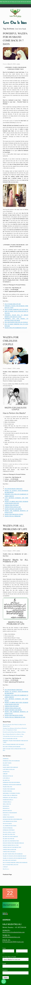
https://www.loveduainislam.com (13, 932)
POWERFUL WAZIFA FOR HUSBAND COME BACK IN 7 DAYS (15, 39)
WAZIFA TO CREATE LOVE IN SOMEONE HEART (14, 856)
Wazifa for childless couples (9, 832)
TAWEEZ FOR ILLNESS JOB (9, 849)
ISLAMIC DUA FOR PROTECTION (11, 841)
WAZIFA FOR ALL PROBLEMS (13, 516)
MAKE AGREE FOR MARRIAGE (10, 767)
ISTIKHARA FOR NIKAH (8, 830)
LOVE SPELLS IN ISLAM (8, 769)
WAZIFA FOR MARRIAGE (9, 789)
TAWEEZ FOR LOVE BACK (12, 505)
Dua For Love (6, 869)
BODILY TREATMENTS (8, 817)
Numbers (5, 970)
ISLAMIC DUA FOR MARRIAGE (10, 836)
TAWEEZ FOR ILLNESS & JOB (13, 507)
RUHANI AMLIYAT (7, 810)
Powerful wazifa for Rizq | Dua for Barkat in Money (14, 732)
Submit (6, 977)
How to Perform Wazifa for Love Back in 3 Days (13, 734)
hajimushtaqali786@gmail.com (13, 941)
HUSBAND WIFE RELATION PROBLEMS (12, 819)
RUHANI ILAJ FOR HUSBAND (10, 812)
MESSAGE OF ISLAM (8, 776)
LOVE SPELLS (6, 778)
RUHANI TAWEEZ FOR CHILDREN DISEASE (13, 843)
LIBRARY (5, 773)
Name (4, 948)
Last (17, 953)
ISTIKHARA (6, 758)
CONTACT (5, 867)
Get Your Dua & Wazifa (9, 957)
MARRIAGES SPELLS (8, 799)
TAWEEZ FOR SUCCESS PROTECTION (12, 847)
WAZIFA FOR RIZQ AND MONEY (13, 509)
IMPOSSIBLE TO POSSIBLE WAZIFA (11, 793)
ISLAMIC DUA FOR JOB (8, 838)
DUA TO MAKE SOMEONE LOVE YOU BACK (16, 309)
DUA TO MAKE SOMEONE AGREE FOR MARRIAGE (15, 862)
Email (4, 963)
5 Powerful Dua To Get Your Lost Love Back (13, 736)
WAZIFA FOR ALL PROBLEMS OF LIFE (15, 527)
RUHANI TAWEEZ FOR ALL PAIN (11, 845)
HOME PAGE (6, 765)
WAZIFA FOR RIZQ (7, 791)
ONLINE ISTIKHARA (8, 828)
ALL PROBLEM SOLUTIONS (9, 825)
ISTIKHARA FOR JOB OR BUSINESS (11, 782)
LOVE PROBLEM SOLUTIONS (10, 821)
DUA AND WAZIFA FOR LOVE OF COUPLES (16, 322)
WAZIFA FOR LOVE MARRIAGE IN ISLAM (16, 327)
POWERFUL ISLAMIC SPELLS (10, 797)
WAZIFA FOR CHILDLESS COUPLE (11, 340)
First (3, 953)
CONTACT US (6, 815)
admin (18, 64)
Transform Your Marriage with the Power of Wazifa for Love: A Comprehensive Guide (15, 729)
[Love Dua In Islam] (15, 13)
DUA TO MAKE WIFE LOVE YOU (10, 864)
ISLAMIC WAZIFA (7, 763)
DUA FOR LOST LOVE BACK (9, 860)
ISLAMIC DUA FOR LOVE (9, 834)
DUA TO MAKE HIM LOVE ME (13, 304)
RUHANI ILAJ (6, 808)
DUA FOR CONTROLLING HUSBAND (11, 746)
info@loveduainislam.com (11, 937)
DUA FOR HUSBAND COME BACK (13, 488)
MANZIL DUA (6, 771)
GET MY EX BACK (7, 823)
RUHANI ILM (6, 806)
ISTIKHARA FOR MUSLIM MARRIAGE (12, 784)
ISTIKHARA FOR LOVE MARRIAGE (11, 760)
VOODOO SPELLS (7, 802)
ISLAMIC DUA (6, 780)
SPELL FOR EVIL (7, 804)
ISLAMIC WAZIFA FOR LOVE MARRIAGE (13, 854)
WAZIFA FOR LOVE (7, 786)
